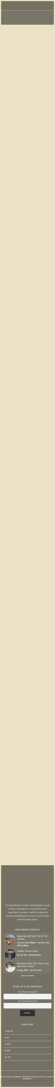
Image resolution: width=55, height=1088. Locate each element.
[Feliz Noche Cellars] (27, 463)
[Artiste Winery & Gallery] (27, 207)
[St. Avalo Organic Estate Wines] (27, 42)
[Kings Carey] (27, 796)
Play (8, 1057)
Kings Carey (11, 824)
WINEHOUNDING (14, 318)
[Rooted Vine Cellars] (27, 128)
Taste (9, 1031)
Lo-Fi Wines (11, 741)
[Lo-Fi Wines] (27, 713)
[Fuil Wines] (27, 634)
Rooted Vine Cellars (19, 156)
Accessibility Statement (19, 1081)
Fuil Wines (10, 662)
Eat (7, 1038)
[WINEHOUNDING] (27, 290)
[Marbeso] (27, 549)
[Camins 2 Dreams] (27, 377)
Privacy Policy (40, 1081)
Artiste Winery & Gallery (23, 236)
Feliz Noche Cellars (19, 491)
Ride (8, 1051)
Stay (8, 1044)
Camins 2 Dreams (15, 405)
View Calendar (27, 975)
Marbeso (8, 579)
